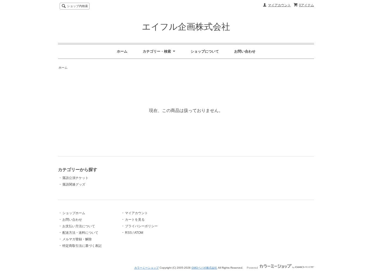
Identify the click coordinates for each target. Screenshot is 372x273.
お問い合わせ (244, 51)
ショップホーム (73, 213)
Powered (253, 267)
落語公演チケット (75, 178)
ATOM (138, 233)
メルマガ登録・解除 (77, 239)
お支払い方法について (78, 226)
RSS (128, 233)
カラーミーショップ (146, 267)
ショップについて (205, 51)
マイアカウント (279, 5)
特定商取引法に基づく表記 (82, 246)
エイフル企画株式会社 (186, 27)
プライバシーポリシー (141, 226)
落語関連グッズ (73, 184)
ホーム (122, 51)
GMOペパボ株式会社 (204, 267)
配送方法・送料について (80, 233)
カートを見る (135, 220)
